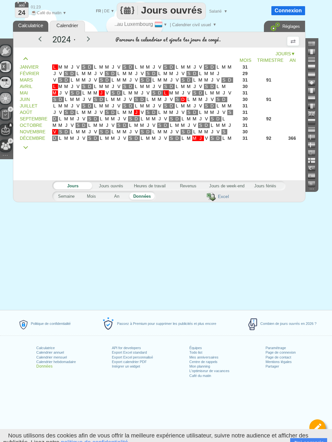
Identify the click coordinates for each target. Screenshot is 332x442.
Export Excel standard (129, 352)
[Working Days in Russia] (314, 122)
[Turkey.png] (314, 168)
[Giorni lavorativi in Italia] (314, 90)
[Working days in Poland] (314, 67)
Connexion (288, 10)
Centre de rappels (203, 362)
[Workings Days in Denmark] (314, 145)
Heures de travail (150, 185)
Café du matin (200, 376)
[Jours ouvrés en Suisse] (314, 83)
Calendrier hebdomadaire (56, 362)
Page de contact (278, 357)
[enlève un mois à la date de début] (27, 59)
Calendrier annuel (50, 352)
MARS (26, 80)
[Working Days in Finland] (314, 160)
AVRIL (26, 86)
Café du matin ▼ (48, 13)
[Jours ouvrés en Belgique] (314, 106)
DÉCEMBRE (32, 138)
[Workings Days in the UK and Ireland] (314, 114)
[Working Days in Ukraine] (314, 129)
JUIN (25, 99)
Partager (272, 366)
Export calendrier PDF (129, 362)
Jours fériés (265, 185)
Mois (91, 196)
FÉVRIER (29, 73)
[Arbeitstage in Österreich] (314, 75)
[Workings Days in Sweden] (314, 137)
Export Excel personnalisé (132, 357)
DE (107, 11)
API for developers (126, 348)
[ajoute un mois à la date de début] (27, 148)
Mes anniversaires (204, 357)
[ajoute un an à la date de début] (84, 39)
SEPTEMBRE (33, 118)
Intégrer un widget (126, 366)
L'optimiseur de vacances (209, 371)
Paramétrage (276, 348)
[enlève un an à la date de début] (43, 39)
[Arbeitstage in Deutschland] (314, 59)
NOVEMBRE (32, 131)
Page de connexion (281, 352)
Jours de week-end (226, 185)
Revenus (188, 185)
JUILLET (29, 105)
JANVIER (29, 67)
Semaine (66, 196)
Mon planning (199, 366)
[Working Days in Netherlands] (314, 98)
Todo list (195, 352)
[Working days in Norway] (314, 153)
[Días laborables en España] (314, 176)
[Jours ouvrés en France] (314, 52)
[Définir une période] (317, 427)
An (116, 196)
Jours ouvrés (111, 185)
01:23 (36, 7)
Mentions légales (279, 362)
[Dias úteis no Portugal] (314, 184)
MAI (24, 92)
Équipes (195, 348)
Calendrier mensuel (51, 357)
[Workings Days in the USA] (314, 44)
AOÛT (26, 112)
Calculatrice (45, 348)
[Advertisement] (159, 255)
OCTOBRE (31, 125)
